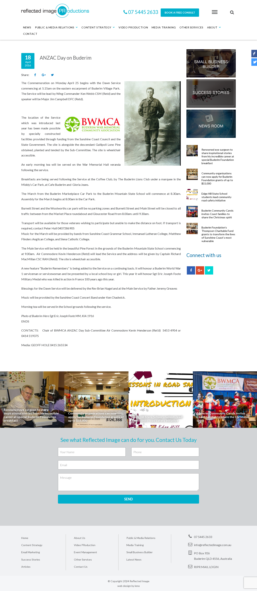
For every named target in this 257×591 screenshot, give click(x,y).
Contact (30, 33)
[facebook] (191, 270)
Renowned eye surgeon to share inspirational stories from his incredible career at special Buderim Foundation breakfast (217, 156)
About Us (79, 537)
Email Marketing (30, 552)
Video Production (133, 27)
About (212, 27)
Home (24, 537)
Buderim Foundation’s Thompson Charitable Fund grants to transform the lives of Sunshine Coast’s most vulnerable (218, 234)
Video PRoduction (84, 545)
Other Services (191, 27)
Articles (25, 566)
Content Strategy (96, 27)
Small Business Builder (139, 552)
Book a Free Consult (180, 12)
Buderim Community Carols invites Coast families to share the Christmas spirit (217, 214)
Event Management (85, 552)
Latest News (133, 559)
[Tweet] (52, 75)
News (27, 27)
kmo (137, 585)
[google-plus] (200, 270)
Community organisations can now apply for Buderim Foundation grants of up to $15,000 (217, 178)
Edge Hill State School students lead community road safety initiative (216, 197)
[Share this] (35, 75)
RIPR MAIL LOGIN (206, 567)
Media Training (164, 27)
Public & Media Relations (54, 27)
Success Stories (30, 559)
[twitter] (209, 270)
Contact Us (80, 566)
